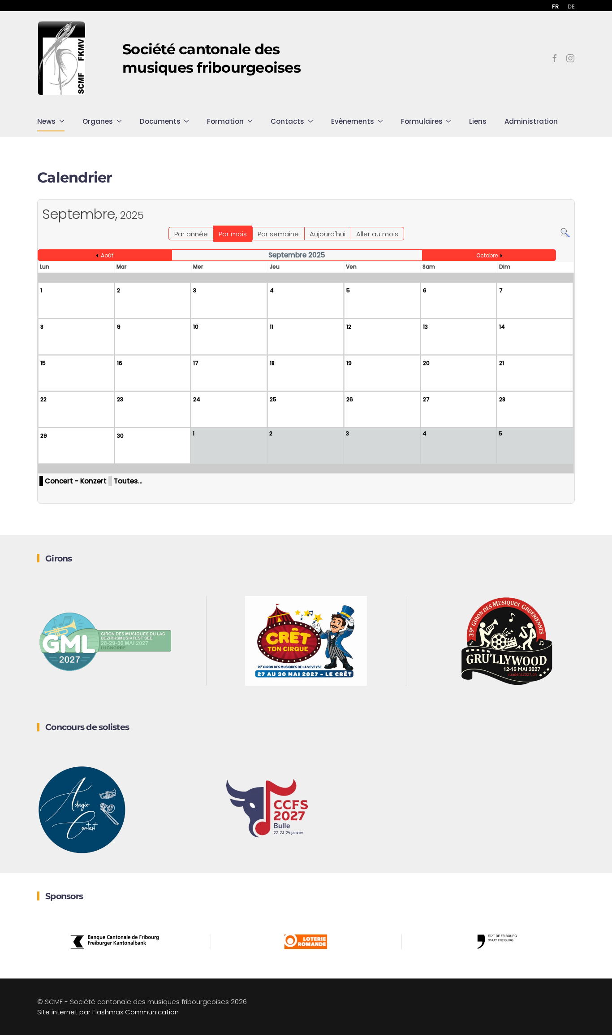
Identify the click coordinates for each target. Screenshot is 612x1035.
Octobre (487, 255)
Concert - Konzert (76, 481)
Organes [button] (97, 121)
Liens (478, 121)
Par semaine (278, 234)
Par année (191, 234)
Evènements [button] (352, 121)
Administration (531, 121)
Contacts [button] (287, 121)
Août (107, 255)
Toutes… (128, 481)
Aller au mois (377, 234)
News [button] (46, 121)
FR (555, 6)
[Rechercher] (565, 232)
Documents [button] (160, 121)
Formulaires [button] (422, 121)
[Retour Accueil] (61, 58)
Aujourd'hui (327, 234)
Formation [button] (225, 121)
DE (571, 6)
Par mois (233, 234)
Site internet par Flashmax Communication (108, 1012)
